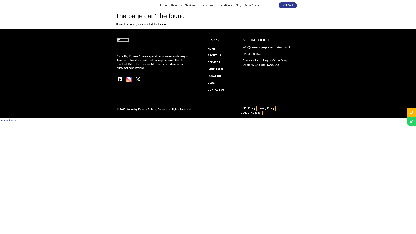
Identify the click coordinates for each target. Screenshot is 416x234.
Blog (211, 82)
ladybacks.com (8, 120)
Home (211, 48)
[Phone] (411, 112)
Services (214, 62)
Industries (215, 69)
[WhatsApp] (411, 121)
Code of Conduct (251, 112)
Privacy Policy (266, 108)
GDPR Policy (248, 108)
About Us (214, 55)
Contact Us (216, 89)
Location (214, 76)
